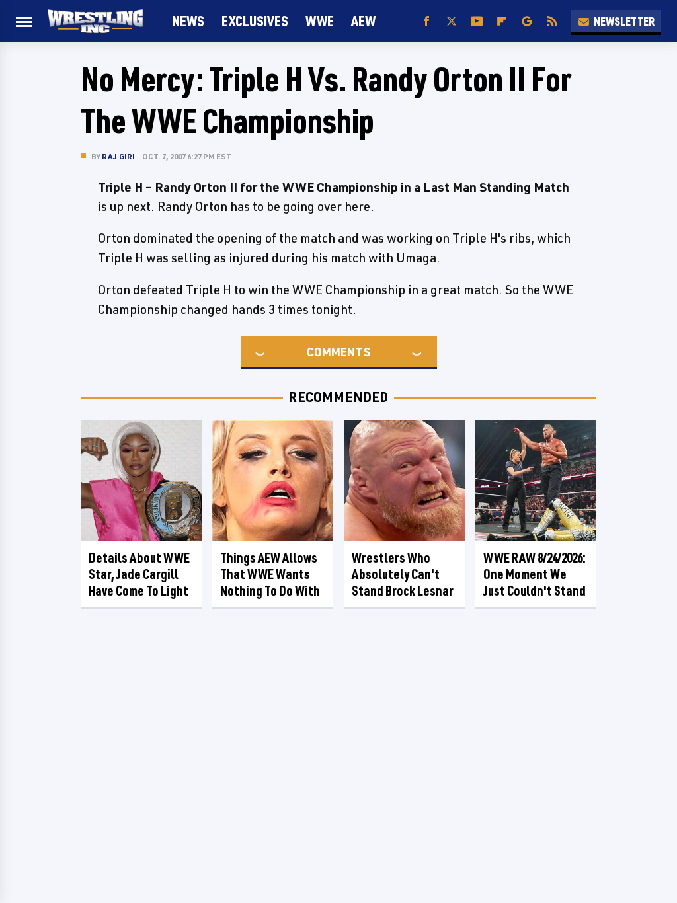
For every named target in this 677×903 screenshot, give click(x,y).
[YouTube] (477, 21)
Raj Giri (119, 156)
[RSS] (552, 21)
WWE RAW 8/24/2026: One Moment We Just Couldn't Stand (534, 574)
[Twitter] (452, 21)
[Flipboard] (502, 21)
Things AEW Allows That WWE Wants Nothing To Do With (270, 574)
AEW (363, 21)
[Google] (527, 21)
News (188, 21)
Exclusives (254, 21)
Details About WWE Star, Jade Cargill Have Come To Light (139, 574)
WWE (319, 21)
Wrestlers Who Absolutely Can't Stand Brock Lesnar (403, 574)
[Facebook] (426, 21)
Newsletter (624, 21)
